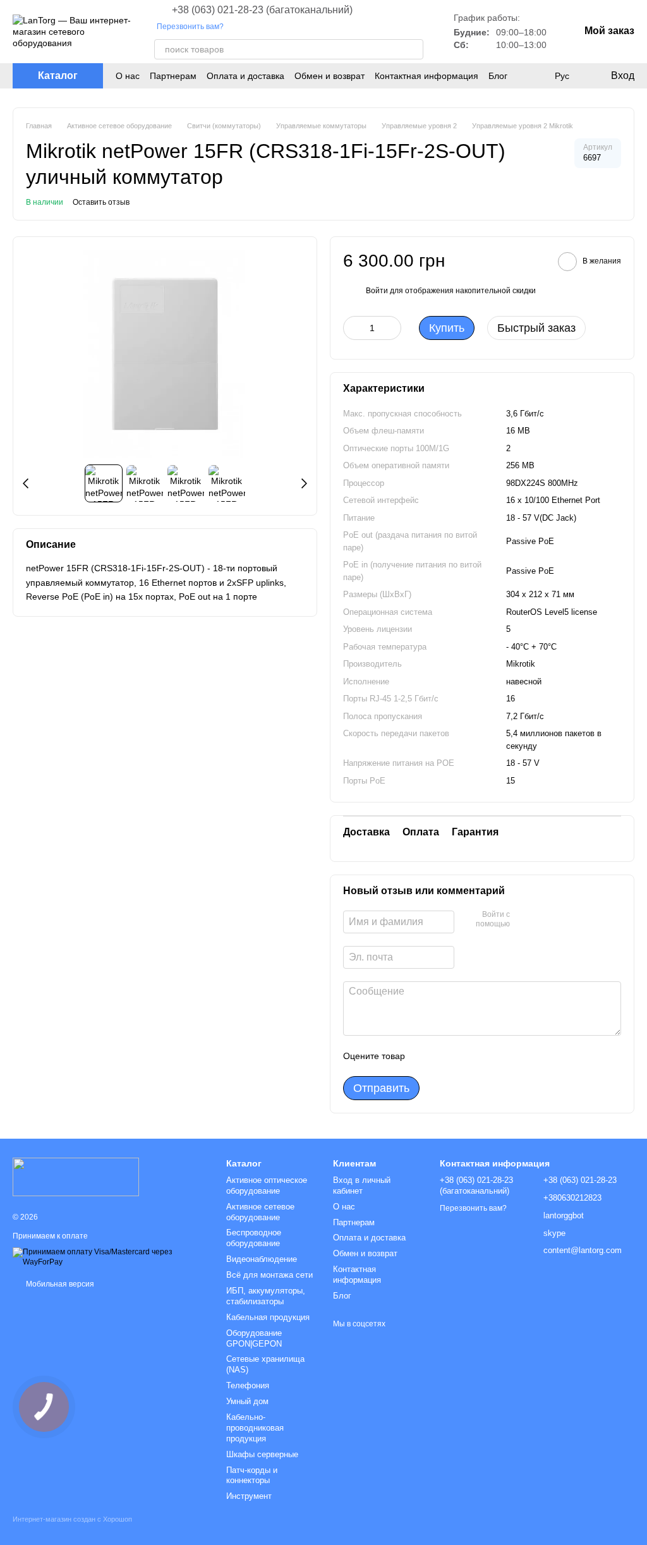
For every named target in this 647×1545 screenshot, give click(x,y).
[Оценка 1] (426, 1055)
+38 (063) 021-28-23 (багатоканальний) (262, 10)
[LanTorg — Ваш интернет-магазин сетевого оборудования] (76, 1176)
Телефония (247, 1385)
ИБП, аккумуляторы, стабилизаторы (265, 1296)
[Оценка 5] (507, 1055)
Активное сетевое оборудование (260, 1212)
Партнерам (173, 76)
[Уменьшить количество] (352, 328)
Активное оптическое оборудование (266, 1185)
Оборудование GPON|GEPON (254, 1338)
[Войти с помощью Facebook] (523, 920)
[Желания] (535, 76)
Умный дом (247, 1401)
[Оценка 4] (486, 1055)
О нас (128, 76)
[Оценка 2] (446, 1055)
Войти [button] (377, 290)
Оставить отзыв (101, 202)
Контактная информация (426, 76)
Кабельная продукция (268, 1317)
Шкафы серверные (262, 1454)
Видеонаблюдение (261, 1259)
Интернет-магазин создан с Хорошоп (72, 1519)
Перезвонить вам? (190, 26)
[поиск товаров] (413, 49)
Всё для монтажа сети (269, 1275)
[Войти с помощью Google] (544, 920)
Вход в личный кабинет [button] (361, 1185)
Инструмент (249, 1496)
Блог (497, 76)
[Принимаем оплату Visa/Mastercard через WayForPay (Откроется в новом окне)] (110, 1256)
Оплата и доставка (245, 76)
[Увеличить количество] (392, 328)
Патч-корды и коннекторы (251, 1475)
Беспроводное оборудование (253, 1238)
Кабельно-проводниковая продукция (255, 1427)
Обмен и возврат (329, 76)
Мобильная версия (59, 1284)
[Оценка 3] (466, 1055)
